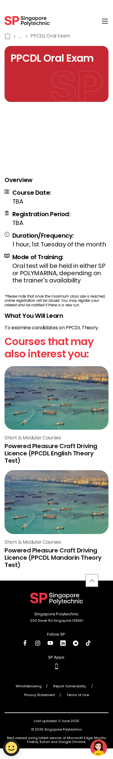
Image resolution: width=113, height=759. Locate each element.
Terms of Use (78, 695)
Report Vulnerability (70, 686)
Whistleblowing (29, 686)
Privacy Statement (39, 695)
